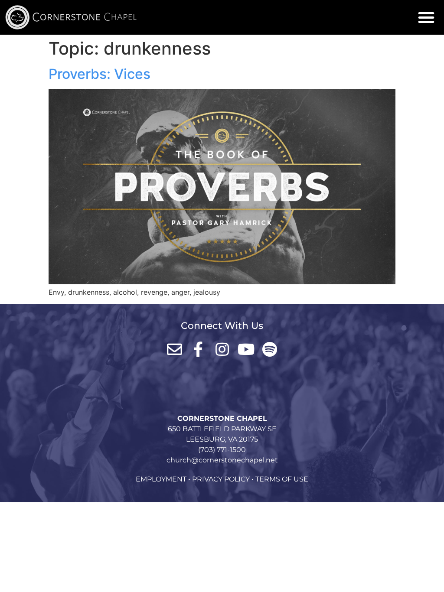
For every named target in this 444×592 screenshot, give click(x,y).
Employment (161, 479)
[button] (426, 17)
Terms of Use (281, 479)
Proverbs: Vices (99, 73)
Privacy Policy (221, 479)
